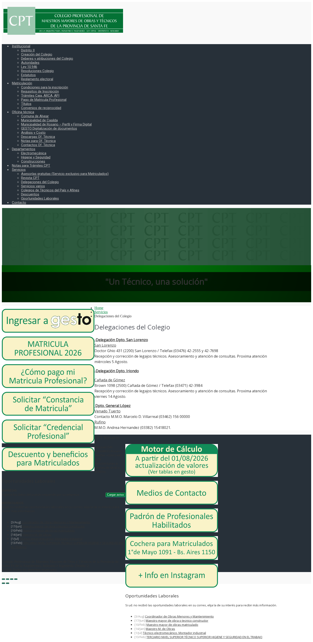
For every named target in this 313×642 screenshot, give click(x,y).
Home (98, 308)
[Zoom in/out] (15, 578)
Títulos (26, 104)
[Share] (7, 578)
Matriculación (22, 83)
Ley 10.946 (29, 67)
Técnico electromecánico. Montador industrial (174, 633)
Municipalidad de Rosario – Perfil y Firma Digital (56, 124)
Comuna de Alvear (35, 116)
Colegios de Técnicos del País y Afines (50, 190)
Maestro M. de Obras (160, 629)
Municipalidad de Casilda (39, 120)
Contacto (19, 203)
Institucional (21, 46)
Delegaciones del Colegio (40, 182)
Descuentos (30, 194)
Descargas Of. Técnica (38, 137)
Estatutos (28, 75)
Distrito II (28, 50)
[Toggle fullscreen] (11, 578)
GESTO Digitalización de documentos (49, 128)
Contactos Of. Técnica (38, 145)
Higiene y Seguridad (35, 157)
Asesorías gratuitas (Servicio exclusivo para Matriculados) (65, 174)
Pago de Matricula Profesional (43, 100)
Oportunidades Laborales (40, 198)
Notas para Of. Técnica (38, 141)
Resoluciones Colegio (37, 71)
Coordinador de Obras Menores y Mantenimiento (179, 616)
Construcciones (33, 161)
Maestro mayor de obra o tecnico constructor (177, 620)
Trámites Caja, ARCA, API (40, 96)
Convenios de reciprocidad (41, 108)
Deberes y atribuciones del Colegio (47, 58)
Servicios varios (33, 186)
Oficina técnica (23, 112)
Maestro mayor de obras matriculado (172, 625)
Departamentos (23, 149)
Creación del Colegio (36, 54)
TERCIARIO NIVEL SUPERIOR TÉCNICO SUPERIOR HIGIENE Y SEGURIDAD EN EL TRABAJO (204, 637)
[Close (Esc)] (3, 578)
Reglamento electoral (37, 79)
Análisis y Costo (33, 133)
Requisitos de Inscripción (40, 91)
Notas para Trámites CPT (31, 165)
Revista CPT (30, 178)
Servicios (19, 170)
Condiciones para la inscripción (44, 87)
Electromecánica (33, 153)
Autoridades (30, 63)
